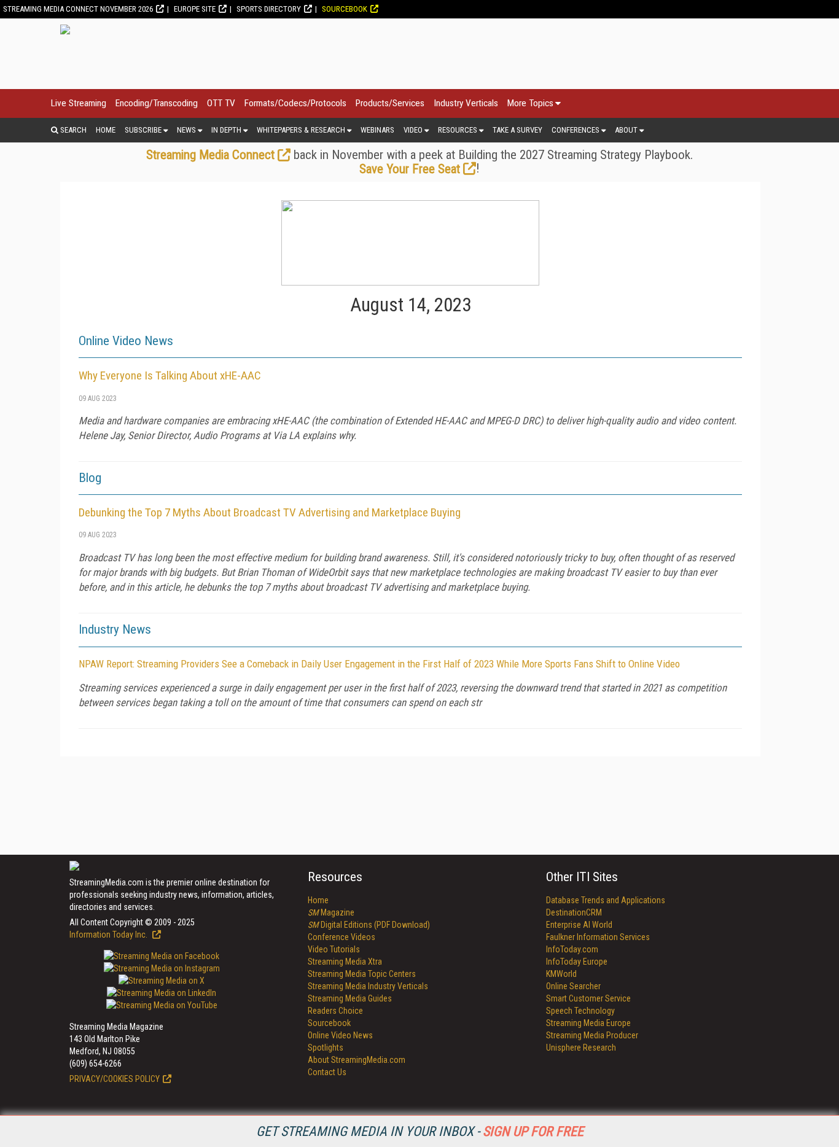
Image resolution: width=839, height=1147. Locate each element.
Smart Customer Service (588, 998)
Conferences (575, 129)
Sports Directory (268, 9)
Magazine (331, 912)
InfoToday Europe (576, 961)
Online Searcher (573, 986)
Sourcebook (344, 9)
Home (105, 129)
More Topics (530, 103)
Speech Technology (580, 1011)
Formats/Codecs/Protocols (295, 103)
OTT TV (221, 103)
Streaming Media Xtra (345, 961)
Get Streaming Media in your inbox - (419, 1131)
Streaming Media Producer (592, 1035)
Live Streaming (78, 103)
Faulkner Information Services (598, 937)
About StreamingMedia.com (356, 1060)
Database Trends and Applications (605, 900)
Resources (457, 129)
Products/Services (390, 103)
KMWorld (561, 974)
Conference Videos (341, 937)
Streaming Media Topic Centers (362, 974)
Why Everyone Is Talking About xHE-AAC (170, 375)
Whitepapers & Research (301, 129)
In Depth (226, 129)
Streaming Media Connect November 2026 (78, 9)
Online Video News (340, 1035)
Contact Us (327, 1072)
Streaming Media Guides (350, 998)
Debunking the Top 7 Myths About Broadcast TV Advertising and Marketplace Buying (270, 512)
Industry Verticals (466, 103)
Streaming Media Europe (588, 1023)
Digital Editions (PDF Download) (369, 925)
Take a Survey (517, 129)
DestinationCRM (574, 912)
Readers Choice (335, 1011)
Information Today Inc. (109, 934)
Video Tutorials (334, 949)
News (186, 129)
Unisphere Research (581, 1047)
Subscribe (143, 129)
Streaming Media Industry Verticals (368, 986)
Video (413, 129)
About (626, 129)
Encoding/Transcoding (156, 103)
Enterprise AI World (579, 925)
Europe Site (195, 9)
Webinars (377, 129)
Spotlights (325, 1047)
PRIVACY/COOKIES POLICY (114, 1079)
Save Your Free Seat (409, 168)
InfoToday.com (572, 949)
